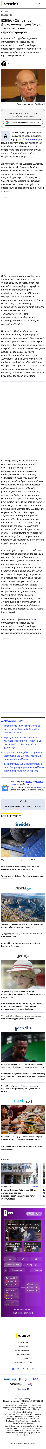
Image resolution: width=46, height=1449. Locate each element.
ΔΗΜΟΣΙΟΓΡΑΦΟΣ (13, 807)
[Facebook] (18, 1369)
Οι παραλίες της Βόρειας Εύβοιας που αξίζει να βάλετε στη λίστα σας (20, 944)
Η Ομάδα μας (23, 1358)
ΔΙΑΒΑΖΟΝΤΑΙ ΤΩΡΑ (12, 721)
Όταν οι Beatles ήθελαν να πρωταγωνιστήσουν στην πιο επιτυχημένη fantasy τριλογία (21, 1017)
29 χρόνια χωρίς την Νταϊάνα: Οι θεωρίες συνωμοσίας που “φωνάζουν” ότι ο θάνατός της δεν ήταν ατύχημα (23, 994)
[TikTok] (33, 1369)
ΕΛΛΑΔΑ (4, 12)
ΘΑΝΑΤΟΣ (28, 807)
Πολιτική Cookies (23, 1354)
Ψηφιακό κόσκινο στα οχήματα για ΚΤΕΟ (18, 860)
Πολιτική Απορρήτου (23, 1350)
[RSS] (13, 1369)
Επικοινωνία (23, 1342)
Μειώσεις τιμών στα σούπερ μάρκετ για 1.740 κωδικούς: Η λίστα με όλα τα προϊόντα (20, 868)
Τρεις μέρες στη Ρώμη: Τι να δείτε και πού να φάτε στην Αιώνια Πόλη (22, 935)
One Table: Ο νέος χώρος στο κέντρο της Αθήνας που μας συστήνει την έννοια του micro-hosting (21, 1138)
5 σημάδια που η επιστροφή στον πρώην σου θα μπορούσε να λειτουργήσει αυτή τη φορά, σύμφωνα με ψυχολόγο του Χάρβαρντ (21, 1006)
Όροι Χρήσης (23, 1346)
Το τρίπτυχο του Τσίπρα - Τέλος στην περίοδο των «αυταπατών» (22, 877)
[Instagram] (23, 1369)
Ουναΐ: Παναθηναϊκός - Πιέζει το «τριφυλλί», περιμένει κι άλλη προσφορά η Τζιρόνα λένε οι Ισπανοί (20, 1088)
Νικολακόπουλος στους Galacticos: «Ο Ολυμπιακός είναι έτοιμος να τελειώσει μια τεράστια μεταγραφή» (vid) (23, 1076)
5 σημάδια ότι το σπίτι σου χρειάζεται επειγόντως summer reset (22, 1147)
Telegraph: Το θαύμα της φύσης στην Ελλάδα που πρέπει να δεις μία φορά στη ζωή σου (22, 925)
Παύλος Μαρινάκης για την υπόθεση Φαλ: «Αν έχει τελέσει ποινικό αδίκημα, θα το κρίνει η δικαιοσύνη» (23, 1065)
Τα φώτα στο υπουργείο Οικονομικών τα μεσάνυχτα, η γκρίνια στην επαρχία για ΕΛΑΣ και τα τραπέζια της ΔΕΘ (23, 756)
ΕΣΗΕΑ (38, 807)
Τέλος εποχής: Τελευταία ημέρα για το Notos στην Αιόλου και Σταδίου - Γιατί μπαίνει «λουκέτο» (22, 729)
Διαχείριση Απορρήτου (23, 1362)
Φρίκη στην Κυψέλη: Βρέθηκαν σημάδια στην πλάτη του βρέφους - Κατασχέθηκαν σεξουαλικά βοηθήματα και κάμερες (24, 767)
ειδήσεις (38, 787)
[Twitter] (28, 1369)
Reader (29, 782)
